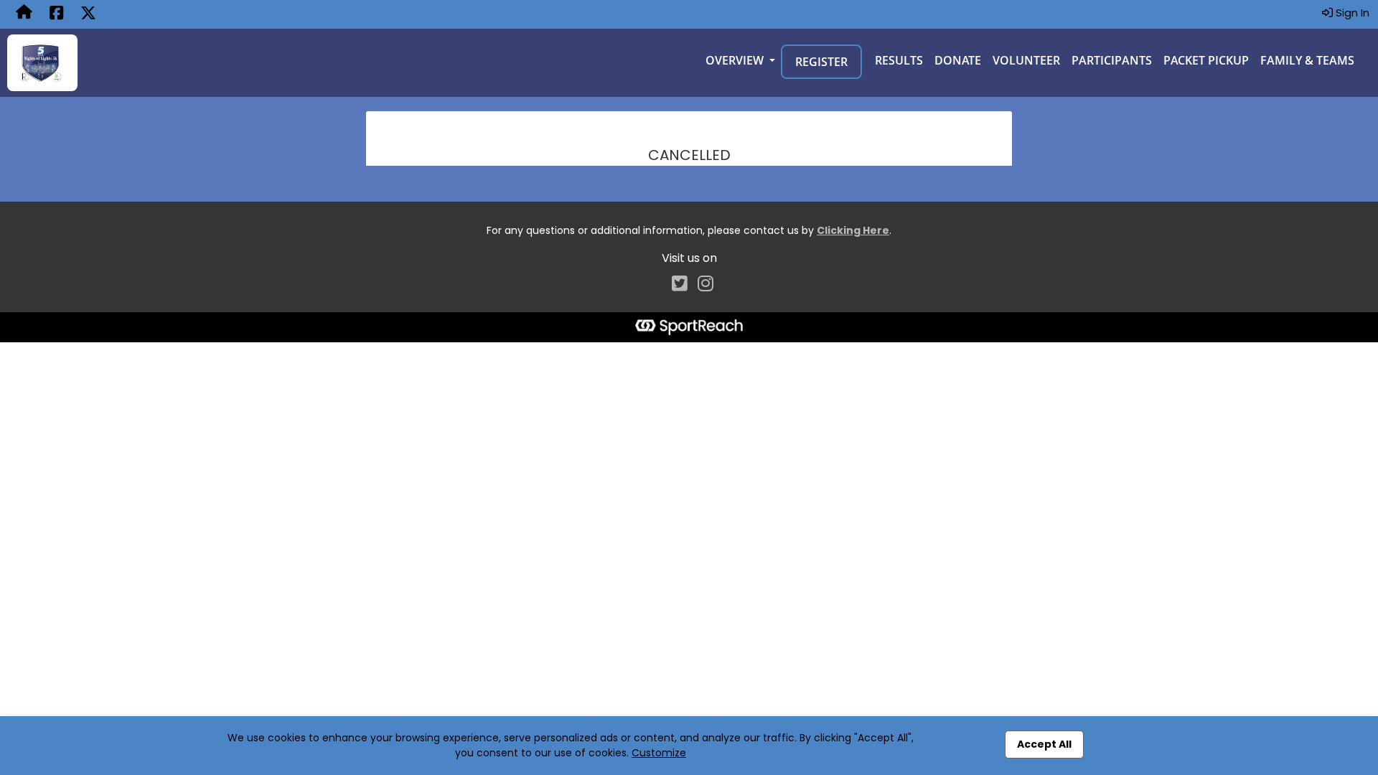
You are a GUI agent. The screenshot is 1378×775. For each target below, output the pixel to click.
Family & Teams (1307, 60)
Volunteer (1026, 60)
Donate (957, 60)
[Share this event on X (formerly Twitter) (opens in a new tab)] (88, 14)
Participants (1112, 60)
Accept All (1044, 744)
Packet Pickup (1206, 60)
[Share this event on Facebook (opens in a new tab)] (56, 14)
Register (821, 62)
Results (899, 60)
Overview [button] (736, 60)
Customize (659, 753)
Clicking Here (853, 230)
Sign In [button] (1351, 12)
